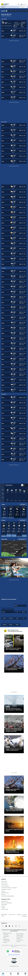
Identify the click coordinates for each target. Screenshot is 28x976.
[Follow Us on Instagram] (6, 926)
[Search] (18, 4)
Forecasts (22, 7)
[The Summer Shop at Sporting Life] (24, 623)
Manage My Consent (6, 889)
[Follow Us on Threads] (16, 926)
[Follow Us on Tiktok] (12, 926)
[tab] (22, 485)
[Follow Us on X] (19, 926)
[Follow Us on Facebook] (3, 926)
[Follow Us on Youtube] (9, 926)
